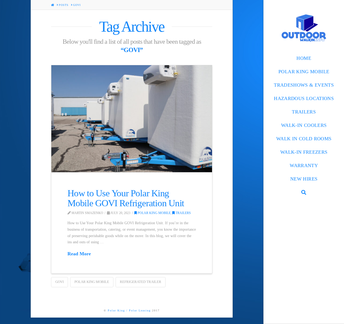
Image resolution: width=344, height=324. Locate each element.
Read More (79, 253)
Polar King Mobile (154, 213)
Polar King (116, 310)
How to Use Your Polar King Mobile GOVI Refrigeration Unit (125, 198)
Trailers (183, 213)
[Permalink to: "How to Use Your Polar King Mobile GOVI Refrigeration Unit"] (131, 118)
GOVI (59, 282)
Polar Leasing (140, 310)
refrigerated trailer (140, 282)
